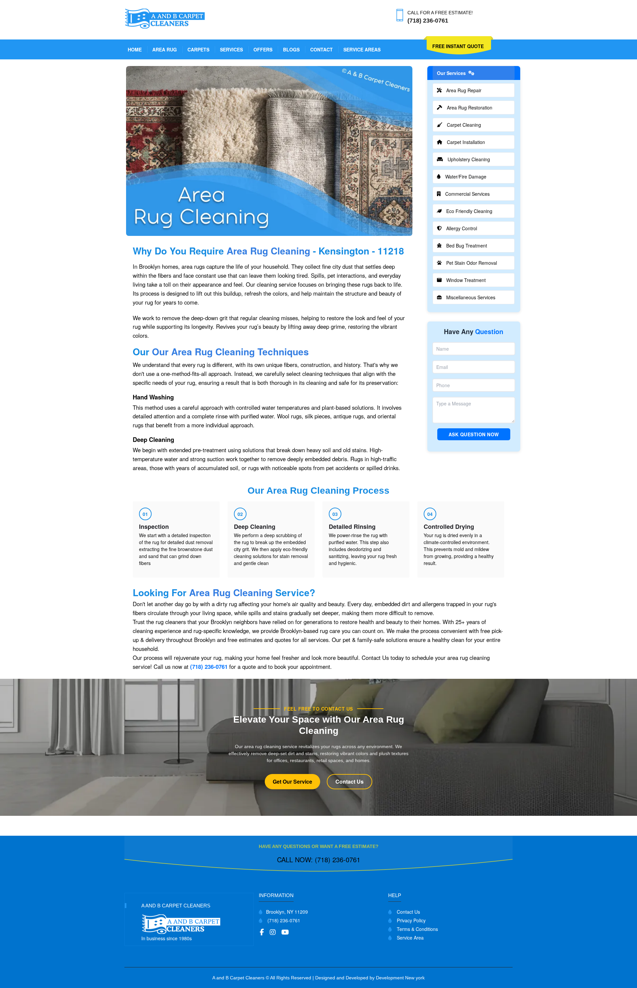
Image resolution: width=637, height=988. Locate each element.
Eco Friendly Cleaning (469, 211)
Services (231, 49)
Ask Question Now (474, 434)
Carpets (198, 49)
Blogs (291, 49)
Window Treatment (466, 280)
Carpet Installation (466, 142)
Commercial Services (467, 193)
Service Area (409, 937)
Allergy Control (461, 228)
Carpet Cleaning (464, 124)
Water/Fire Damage (465, 176)
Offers (262, 49)
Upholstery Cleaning (469, 159)
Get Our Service (292, 781)
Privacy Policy (410, 920)
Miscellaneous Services (470, 297)
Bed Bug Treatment (466, 245)
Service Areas (362, 49)
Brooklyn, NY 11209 (287, 911)
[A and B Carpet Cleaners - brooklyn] (165, 18)
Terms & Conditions (416, 929)
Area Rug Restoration (469, 107)
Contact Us (349, 781)
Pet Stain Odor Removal (471, 262)
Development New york (400, 977)
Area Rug (164, 49)
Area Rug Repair (463, 90)
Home (135, 49)
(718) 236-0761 (209, 666)
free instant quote (458, 46)
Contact (321, 49)
